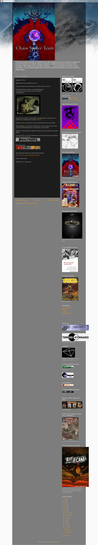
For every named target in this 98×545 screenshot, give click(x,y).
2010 (65, 510)
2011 (65, 508)
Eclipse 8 (23, 122)
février (66, 526)
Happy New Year (69, 532)
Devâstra (38, 119)
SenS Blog (64, 309)
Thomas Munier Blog (67, 307)
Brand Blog (64, 312)
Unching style (68, 530)
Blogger (57, 541)
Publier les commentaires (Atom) (30, 203)
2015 (65, 500)
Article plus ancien (53, 200)
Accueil (37, 200)
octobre (67, 516)
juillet (66, 518)
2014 (65, 502)
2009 (65, 535)
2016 (65, 498)
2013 (65, 504)
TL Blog (64, 310)
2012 (65, 506)
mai (66, 522)
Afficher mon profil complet (75, 100)
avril (66, 524)
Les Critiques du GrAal (67, 313)
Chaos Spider (73, 98)
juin (66, 520)
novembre (67, 514)
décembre (67, 512)
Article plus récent (21, 200)
